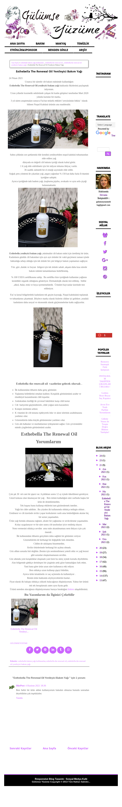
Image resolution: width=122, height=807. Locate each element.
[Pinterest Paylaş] (45, 650)
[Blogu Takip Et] (105, 235)
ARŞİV (83, 50)
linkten (71, 589)
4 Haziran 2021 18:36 (35, 685)
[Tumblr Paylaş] (60, 650)
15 (100, 571)
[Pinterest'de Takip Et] (105, 276)
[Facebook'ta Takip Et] (105, 243)
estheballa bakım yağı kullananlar (32, 63)
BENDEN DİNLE (58, 50)
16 (100, 566)
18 (100, 557)
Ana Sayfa (15, 63)
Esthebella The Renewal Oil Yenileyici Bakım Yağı (49, 71)
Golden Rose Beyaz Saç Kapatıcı (105, 395)
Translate (115, 135)
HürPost (20, 685)
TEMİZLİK (83, 43)
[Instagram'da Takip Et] (105, 268)
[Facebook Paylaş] (29, 650)
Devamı (103, 195)
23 (100, 460)
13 (100, 580)
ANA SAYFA (17, 43)
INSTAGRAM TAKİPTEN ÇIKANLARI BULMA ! (105, 381)
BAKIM (40, 43)
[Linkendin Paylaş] (53, 650)
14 (100, 575)
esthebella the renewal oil (54, 63)
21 (100, 465)
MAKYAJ (60, 43)
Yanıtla (19, 698)
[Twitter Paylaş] (37, 650)
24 (100, 455)
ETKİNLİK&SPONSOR (23, 50)
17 (100, 561)
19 (100, 552)
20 (100, 548)
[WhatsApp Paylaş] (68, 650)
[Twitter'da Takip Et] (105, 251)
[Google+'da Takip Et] (105, 260)
